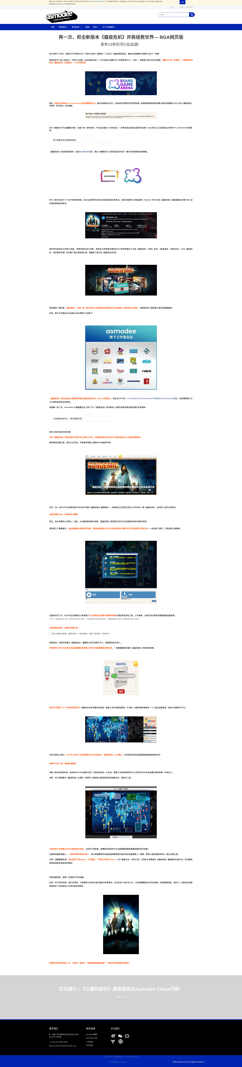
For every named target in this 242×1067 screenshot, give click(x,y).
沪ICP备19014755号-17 (116, 1062)
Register (189, 7)
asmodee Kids (91, 1038)
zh (173, 7)
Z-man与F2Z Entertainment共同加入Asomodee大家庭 (152, 398)
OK (182, 2)
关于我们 (89, 1045)
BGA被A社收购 (86, 152)
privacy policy (99, 1)
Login (181, 7)
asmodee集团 (91, 1034)
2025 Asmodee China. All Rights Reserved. (188, 1062)
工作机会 (89, 1042)
